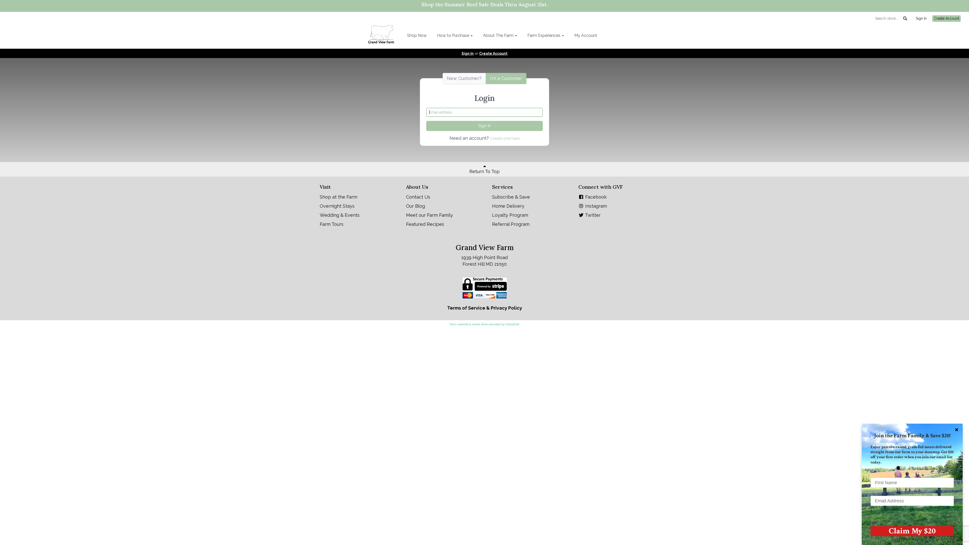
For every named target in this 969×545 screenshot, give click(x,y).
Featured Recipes (425, 224)
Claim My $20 (912, 531)
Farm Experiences (544, 35)
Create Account (946, 18)
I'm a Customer (506, 78)
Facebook (595, 197)
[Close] (957, 430)
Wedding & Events (340, 215)
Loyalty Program (510, 215)
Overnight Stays (337, 206)
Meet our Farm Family (429, 215)
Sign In (921, 18)
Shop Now (417, 35)
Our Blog (415, 206)
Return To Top (484, 171)
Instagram (595, 206)
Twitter (592, 215)
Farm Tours (331, 224)
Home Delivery (508, 206)
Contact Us (418, 197)
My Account (585, 35)
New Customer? (464, 78)
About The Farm (499, 35)
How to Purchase (453, 35)
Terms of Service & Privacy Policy (484, 308)
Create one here (505, 138)
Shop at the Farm (338, 197)
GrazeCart (512, 324)
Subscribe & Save (511, 197)
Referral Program (510, 224)
